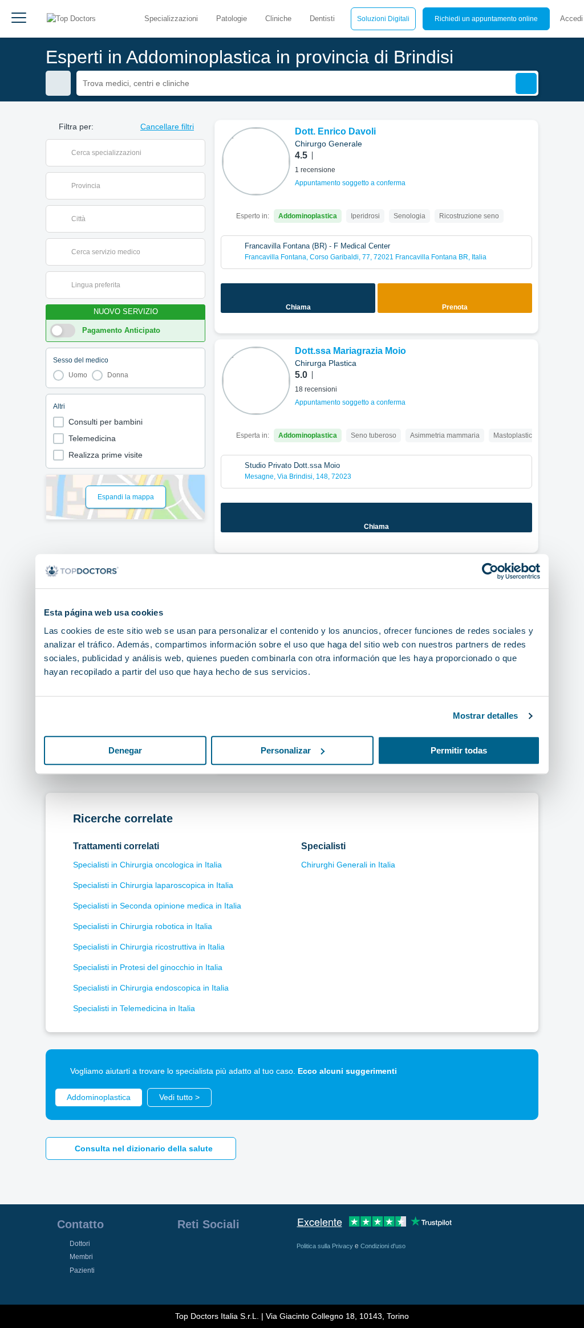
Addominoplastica (99, 1097)
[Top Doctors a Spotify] (207, 1278)
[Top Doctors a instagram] (206, 1253)
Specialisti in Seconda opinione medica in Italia (157, 905)
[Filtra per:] (58, 83)
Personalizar (286, 750)
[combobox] (132, 153)
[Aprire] (196, 152)
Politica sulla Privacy (326, 1246)
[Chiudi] (516, 1070)
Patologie (231, 18)
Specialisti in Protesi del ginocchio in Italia (147, 967)
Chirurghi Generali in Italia (348, 864)
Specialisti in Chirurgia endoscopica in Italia (151, 987)
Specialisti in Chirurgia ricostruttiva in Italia (149, 946)
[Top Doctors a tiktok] (185, 1278)
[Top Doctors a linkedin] (226, 1253)
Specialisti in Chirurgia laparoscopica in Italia (153, 885)
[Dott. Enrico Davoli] (256, 161)
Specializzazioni (171, 18)
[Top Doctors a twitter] (247, 1253)
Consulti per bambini (105, 421)
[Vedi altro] (525, 144)
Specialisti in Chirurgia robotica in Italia (142, 926)
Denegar (125, 750)
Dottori (80, 1244)
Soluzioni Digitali (383, 19)
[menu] (19, 19)
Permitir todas (459, 750)
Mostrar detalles (485, 715)
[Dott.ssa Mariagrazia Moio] (256, 381)
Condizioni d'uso (382, 1246)
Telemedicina (92, 438)
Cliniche (278, 18)
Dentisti (322, 18)
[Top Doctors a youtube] (267, 1253)
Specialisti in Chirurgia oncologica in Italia (147, 864)
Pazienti (82, 1270)
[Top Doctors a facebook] (185, 1253)
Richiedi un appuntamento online (486, 19)
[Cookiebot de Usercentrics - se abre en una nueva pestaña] (490, 571)
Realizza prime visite (105, 454)
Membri (81, 1257)
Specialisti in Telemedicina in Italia (134, 1008)
